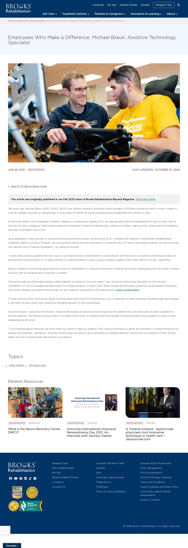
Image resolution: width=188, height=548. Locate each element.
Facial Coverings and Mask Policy (159, 487)
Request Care (164, 5)
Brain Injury (34, 423)
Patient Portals (128, 5)
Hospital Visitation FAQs (110, 463)
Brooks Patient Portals (65, 477)
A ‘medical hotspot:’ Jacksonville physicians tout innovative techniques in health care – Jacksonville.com (149, 434)
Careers (100, 468)
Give (98, 472)
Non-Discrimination (151, 472)
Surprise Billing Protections (155, 463)
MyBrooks (102, 487)
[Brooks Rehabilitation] (22, 467)
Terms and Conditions (152, 482)
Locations (98, 5)
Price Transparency (151, 468)
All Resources (21, 21)
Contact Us (58, 487)
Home (10, 21)
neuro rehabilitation (127, 290)
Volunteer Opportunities (110, 477)
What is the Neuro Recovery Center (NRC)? (34, 430)
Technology (37, 365)
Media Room (103, 482)
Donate (145, 5)
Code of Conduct (150, 500)
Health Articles (37, 21)
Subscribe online (145, 199)
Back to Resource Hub (28, 186)
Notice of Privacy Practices (156, 477)
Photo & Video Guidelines (111, 491)
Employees (16, 365)
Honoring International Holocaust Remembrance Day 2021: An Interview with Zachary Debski (91, 432)
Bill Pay (111, 5)
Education (92, 423)
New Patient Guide (63, 468)
